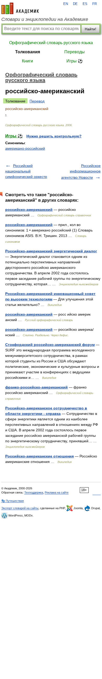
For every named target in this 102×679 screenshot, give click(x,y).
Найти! (90, 29)
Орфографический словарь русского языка (51, 42)
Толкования (27, 52)
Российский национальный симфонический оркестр (26, 171)
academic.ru (20, 8)
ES (85, 4)
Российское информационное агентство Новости (81, 171)
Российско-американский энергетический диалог (51, 251)
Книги (27, 61)
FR (94, 4)
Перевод (37, 101)
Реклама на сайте (57, 492)
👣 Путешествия (12, 500)
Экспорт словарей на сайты (19, 508)
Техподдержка (33, 492)
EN (65, 4)
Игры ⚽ (74, 61)
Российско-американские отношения (39, 456)
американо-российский (25, 148)
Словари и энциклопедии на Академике (44, 19)
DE (75, 4)
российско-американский (29, 209)
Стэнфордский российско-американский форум (50, 345)
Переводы (74, 52)
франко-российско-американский (36, 387)
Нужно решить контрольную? (54, 136)
